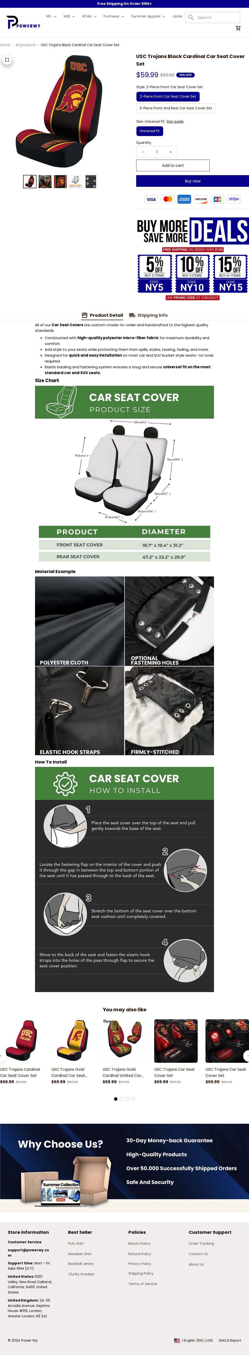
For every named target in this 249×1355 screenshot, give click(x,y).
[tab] (115, 1099)
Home (5, 45)
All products (26, 45)
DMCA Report (230, 1340)
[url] (30, 1253)
